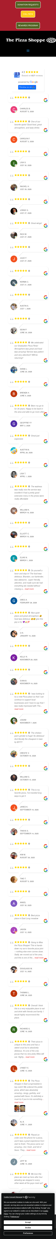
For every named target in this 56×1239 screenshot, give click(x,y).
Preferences (28, 1233)
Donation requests (28, 4)
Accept (28, 1222)
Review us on (25, 87)
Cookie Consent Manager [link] (13, 1197)
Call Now (28, 14)
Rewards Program (28, 25)
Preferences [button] (14, 1217)
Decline (28, 1228)
